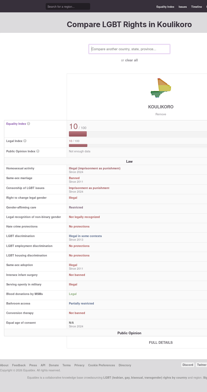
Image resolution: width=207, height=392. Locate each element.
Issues (183, 7)
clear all (131, 60)
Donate (54, 365)
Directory (125, 365)
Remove (160, 114)
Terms (66, 365)
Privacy (79, 365)
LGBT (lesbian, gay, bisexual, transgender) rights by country (145, 377)
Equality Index (165, 7)
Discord (188, 365)
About (4, 365)
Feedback (19, 365)
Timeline (196, 7)
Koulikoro (160, 107)
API (43, 365)
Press (33, 365)
